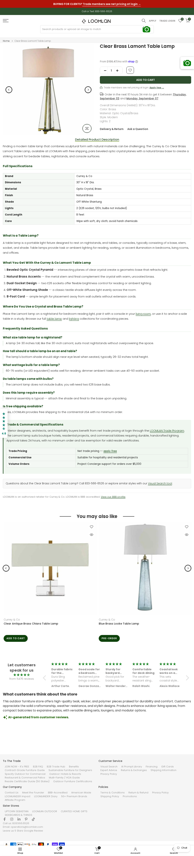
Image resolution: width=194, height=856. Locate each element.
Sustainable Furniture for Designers (70, 770)
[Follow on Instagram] (11, 819)
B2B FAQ (38, 766)
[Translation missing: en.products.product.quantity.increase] (118, 70)
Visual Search (108, 766)
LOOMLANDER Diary (45, 796)
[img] (22, 675)
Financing (151, 766)
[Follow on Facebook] (4, 819)
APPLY (152, 21)
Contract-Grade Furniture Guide (25, 770)
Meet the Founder (33, 792)
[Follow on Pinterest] (26, 819)
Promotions (130, 796)
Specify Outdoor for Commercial (25, 774)
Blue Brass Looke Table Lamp (118, 623)
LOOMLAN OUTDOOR (44, 811)
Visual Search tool (160, 483)
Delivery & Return (112, 129)
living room (143, 314)
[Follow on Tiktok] (33, 819)
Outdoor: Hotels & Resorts (65, 774)
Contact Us (11, 792)
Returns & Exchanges (134, 770)
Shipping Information (163, 770)
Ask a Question (137, 129)
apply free (110, 451)
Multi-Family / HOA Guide (64, 777)
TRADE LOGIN (167, 21)
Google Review (33, 830)
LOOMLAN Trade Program (167, 431)
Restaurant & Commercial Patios (25, 777)
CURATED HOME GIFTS (74, 811)
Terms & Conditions (112, 792)
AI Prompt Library (131, 766)
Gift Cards (167, 766)
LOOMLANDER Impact (17, 796)
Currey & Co (11, 620)
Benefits (74, 766)
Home (6, 41)
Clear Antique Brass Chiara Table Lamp (30, 623)
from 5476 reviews (21, 679)
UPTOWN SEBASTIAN (16, 811)
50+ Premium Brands (74, 796)
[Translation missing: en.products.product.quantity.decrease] (104, 70)
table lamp (54, 319)
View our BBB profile (113, 496)
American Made (81, 792)
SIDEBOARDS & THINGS (18, 815)
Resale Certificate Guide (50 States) (27, 781)
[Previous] (9, 90)
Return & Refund (138, 792)
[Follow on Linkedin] (19, 819)
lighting (74, 319)
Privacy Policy (108, 774)
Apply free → (156, 87)
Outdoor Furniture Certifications (72, 781)
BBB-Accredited (57, 792)
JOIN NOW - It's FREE (17, 766)
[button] (45, 678)
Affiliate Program (15, 800)
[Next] (88, 90)
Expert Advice (108, 770)
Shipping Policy (109, 796)
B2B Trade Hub (56, 766)
